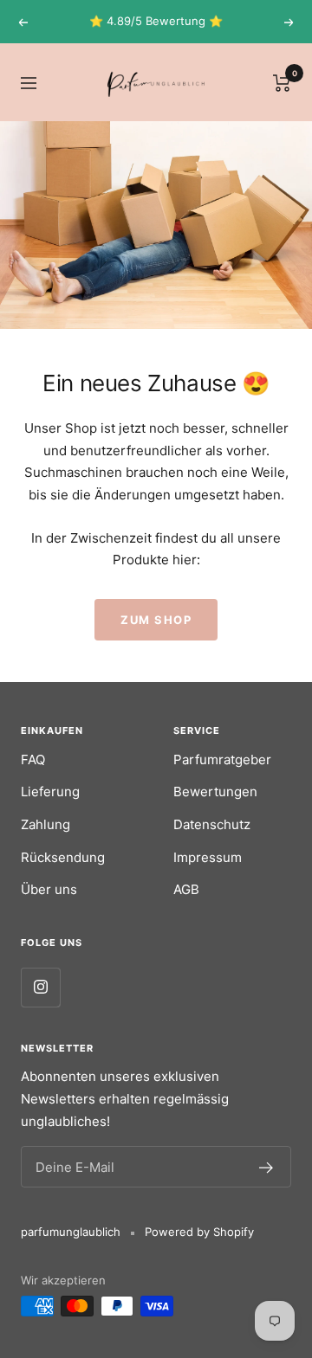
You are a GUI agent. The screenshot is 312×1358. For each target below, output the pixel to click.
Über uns (49, 889)
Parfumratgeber (222, 759)
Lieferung (50, 791)
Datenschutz (211, 824)
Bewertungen (215, 791)
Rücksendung (63, 857)
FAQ (33, 759)
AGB (186, 889)
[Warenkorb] (282, 82)
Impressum (207, 857)
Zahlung (45, 824)
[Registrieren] (266, 1166)
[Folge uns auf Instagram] (40, 987)
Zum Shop (156, 620)
